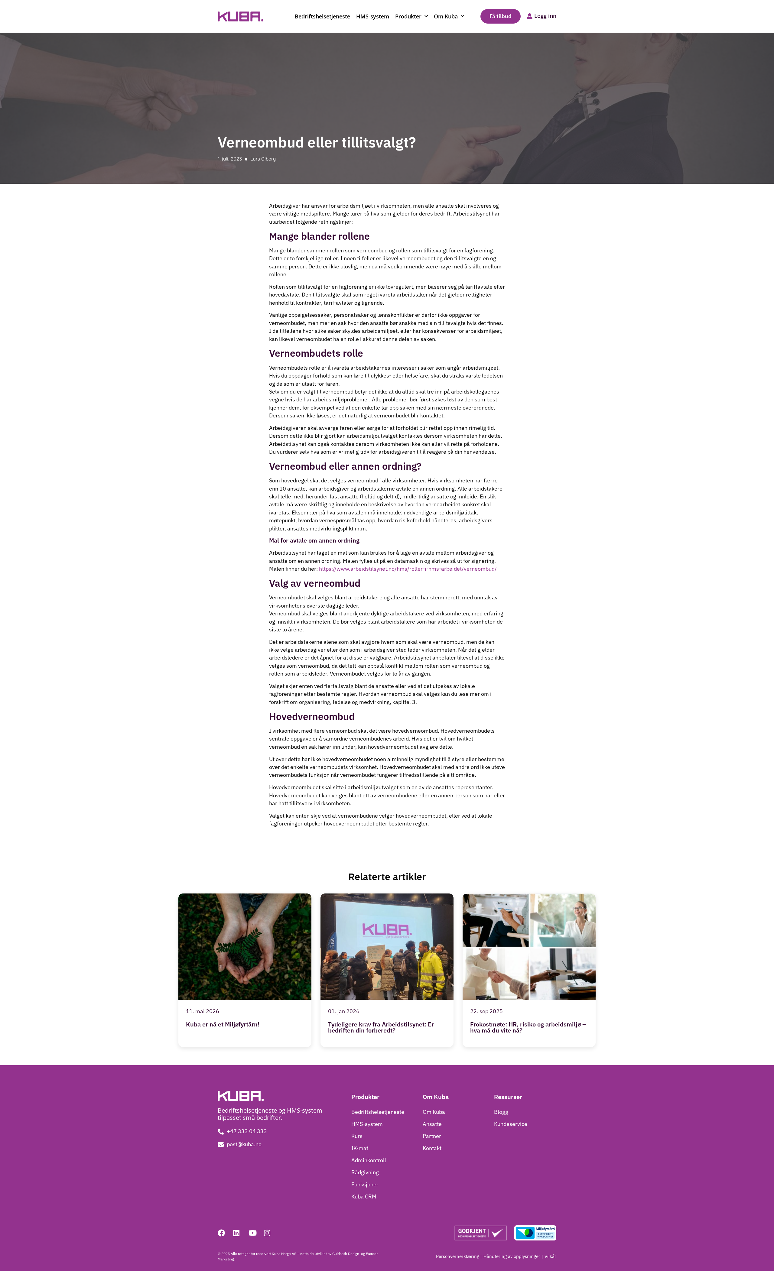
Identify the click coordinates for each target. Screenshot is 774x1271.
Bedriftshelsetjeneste (322, 16)
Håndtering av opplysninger (511, 1256)
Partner (432, 1136)
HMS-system (372, 16)
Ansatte (432, 1123)
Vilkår (550, 1256)
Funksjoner (365, 1184)
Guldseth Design (346, 1253)
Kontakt (432, 1148)
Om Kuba (446, 16)
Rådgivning (365, 1172)
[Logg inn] (530, 16)
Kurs (357, 1136)
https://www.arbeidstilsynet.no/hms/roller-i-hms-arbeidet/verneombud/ (408, 568)
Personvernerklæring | (459, 1256)
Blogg (501, 1111)
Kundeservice (510, 1123)
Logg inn (545, 15)
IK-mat (359, 1148)
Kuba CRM (363, 1196)
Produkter (408, 16)
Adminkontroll (368, 1160)
